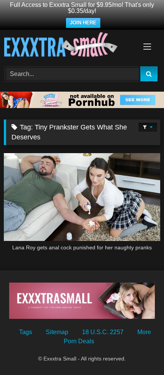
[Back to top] (140, 352)
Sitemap (57, 332)
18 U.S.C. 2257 (103, 332)
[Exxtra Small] (67, 45)
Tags (25, 332)
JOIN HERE (83, 23)
